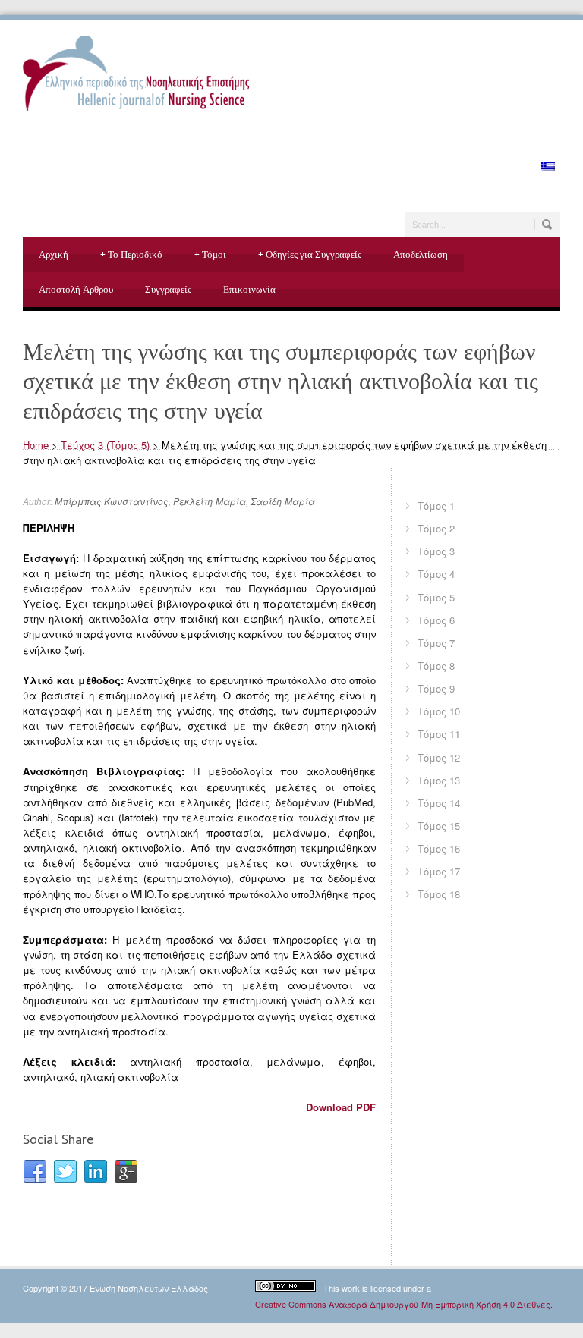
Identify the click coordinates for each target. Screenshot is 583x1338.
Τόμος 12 (439, 757)
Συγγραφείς (168, 289)
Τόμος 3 (436, 551)
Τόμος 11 (439, 734)
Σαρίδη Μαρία (283, 501)
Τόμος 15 (439, 825)
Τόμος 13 (439, 780)
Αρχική (53, 254)
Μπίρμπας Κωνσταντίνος (112, 501)
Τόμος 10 (439, 711)
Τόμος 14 (439, 803)
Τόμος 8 (436, 665)
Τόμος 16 (439, 848)
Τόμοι (210, 254)
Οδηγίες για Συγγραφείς (309, 254)
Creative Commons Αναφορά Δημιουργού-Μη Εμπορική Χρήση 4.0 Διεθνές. (404, 1304)
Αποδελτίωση (420, 254)
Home (36, 445)
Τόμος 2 (436, 528)
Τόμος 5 (436, 597)
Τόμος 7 (436, 643)
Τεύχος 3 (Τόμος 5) (105, 445)
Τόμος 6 (436, 620)
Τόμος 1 (436, 505)
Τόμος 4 (436, 574)
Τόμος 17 (439, 871)
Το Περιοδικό (131, 254)
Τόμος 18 (439, 894)
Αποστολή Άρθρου (76, 289)
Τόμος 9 (436, 688)
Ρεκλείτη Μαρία (209, 501)
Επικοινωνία (249, 289)
